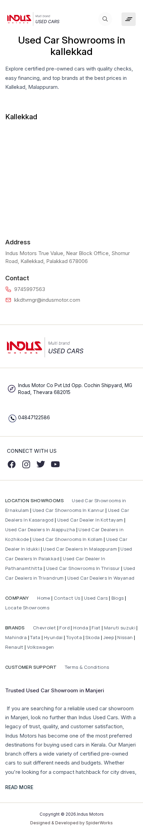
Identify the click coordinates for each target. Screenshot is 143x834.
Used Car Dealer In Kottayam (90, 520)
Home (43, 598)
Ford (64, 628)
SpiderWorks (99, 822)
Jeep (108, 637)
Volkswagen (40, 647)
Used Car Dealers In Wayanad (101, 578)
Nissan (125, 637)
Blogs (117, 598)
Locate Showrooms (27, 608)
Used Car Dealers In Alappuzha (40, 529)
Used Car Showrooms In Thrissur (83, 568)
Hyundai (53, 637)
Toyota (74, 637)
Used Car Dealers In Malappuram (80, 549)
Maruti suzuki (119, 628)
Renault (15, 647)
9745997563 (29, 289)
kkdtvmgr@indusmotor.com (47, 300)
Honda (81, 628)
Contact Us (67, 598)
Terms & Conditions (86, 667)
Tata (35, 637)
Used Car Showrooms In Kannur (68, 510)
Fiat (97, 628)
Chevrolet (44, 628)
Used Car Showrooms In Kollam (68, 539)
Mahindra (16, 637)
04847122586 (34, 417)
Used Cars (96, 598)
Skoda (92, 637)
